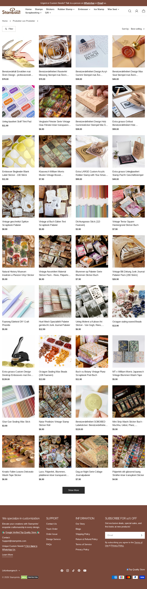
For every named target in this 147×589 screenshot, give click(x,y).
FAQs (49, 544)
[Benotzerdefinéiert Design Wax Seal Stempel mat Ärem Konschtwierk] (128, 51)
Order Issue (51, 534)
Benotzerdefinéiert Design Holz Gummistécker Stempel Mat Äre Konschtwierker (92, 123)
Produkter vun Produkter (24, 21)
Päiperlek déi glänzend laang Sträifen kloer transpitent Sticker (128, 473)
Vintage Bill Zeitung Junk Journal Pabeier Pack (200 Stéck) (128, 273)
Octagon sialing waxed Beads (127, 321)
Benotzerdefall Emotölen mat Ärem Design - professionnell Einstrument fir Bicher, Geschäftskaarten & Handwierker (16, 73)
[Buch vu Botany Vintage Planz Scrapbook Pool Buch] (92, 351)
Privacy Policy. (117, 546)
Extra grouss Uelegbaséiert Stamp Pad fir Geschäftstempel (127, 173)
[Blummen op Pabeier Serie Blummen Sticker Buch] (92, 251)
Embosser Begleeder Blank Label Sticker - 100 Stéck (15, 173)
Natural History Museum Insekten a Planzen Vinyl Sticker (18, 273)
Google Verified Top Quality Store (21, 532)
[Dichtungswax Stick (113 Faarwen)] (92, 201)
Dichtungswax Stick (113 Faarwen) (88, 223)
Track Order (52, 529)
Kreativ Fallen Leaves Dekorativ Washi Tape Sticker (18, 473)
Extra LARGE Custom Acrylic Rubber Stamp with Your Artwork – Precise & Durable (92, 173)
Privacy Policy (82, 549)
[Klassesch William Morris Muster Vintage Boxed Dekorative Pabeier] (55, 151)
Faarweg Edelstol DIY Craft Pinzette (15, 323)
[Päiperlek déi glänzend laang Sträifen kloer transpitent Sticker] (128, 451)
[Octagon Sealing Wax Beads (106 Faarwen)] (55, 351)
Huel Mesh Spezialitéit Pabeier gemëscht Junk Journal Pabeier (54, 323)
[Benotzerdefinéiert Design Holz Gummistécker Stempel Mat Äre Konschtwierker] (92, 101)
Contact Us (51, 524)
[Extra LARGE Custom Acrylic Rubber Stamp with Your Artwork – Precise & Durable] (92, 151)
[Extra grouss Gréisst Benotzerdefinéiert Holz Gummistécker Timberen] (128, 101)
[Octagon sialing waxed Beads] (128, 301)
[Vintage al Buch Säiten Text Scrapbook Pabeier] (55, 201)
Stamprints (15, 577)
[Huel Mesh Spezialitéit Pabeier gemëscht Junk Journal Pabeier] (55, 301)
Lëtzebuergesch (9, 570)
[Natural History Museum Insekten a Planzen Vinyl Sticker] (18, 251)
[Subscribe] (142, 535)
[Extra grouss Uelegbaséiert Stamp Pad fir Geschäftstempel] (128, 151)
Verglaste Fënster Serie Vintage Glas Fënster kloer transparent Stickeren (54, 123)
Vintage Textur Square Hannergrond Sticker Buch (125, 223)
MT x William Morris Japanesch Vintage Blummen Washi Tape (128, 373)
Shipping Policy (83, 534)
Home (5, 21)
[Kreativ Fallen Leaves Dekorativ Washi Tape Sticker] (18, 451)
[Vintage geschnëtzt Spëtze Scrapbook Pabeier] (18, 201)
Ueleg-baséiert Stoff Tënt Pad (16, 121)
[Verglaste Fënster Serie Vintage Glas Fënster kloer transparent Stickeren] (55, 101)
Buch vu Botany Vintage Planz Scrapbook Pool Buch (91, 373)
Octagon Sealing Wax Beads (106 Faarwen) (53, 373)
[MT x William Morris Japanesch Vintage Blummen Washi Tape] (128, 351)
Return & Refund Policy (87, 539)
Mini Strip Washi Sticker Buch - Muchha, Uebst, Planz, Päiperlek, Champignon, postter (127, 423)
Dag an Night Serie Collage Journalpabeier (89, 473)
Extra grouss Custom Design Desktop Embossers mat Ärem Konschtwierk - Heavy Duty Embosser (17, 373)
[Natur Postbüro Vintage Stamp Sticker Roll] (55, 401)
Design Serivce (53, 539)
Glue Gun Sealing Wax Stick (16, 421)
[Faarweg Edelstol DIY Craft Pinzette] (18, 301)
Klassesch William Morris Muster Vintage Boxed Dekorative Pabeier (51, 173)
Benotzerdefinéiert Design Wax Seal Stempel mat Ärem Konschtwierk (127, 73)
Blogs (78, 529)
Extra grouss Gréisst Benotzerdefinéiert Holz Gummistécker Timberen (124, 123)
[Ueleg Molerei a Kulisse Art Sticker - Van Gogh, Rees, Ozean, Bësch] (92, 301)
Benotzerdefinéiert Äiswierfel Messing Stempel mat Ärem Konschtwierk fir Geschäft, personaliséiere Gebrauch (53, 73)
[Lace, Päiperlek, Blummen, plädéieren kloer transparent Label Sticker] (55, 451)
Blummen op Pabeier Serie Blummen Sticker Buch (89, 273)
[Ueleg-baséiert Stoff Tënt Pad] (18, 101)
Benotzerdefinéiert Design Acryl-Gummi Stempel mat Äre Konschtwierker (91, 73)
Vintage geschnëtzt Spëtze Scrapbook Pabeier (15, 223)
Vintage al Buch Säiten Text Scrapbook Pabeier (52, 223)
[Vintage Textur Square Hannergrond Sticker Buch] (128, 201)
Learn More (7, 554)
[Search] (130, 11)
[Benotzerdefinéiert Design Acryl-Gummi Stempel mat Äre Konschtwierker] (92, 51)
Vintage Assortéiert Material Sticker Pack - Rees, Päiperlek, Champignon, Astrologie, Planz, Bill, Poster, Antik (54, 273)
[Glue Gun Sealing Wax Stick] (18, 401)
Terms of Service (84, 544)
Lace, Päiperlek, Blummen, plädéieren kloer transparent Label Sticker (52, 473)
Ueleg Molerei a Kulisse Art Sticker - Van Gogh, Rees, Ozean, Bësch (89, 323)
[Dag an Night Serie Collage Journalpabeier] (92, 451)
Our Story (80, 524)
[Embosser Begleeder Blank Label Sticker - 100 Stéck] (18, 151)
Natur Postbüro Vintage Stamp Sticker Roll (54, 423)
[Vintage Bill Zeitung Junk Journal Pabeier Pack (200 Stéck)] (128, 251)
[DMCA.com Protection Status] (29, 577)
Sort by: (125, 29)
